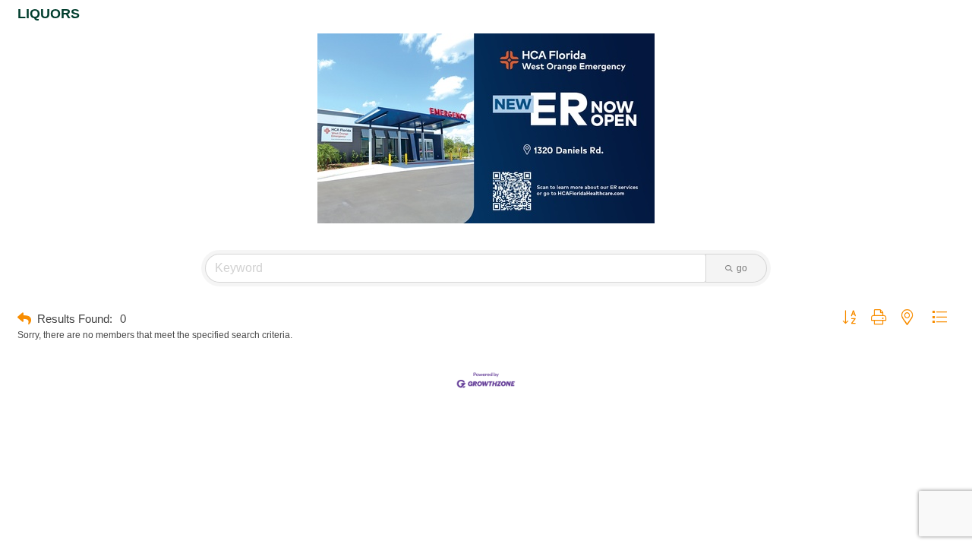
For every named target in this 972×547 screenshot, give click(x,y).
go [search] (742, 268)
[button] (24, 319)
